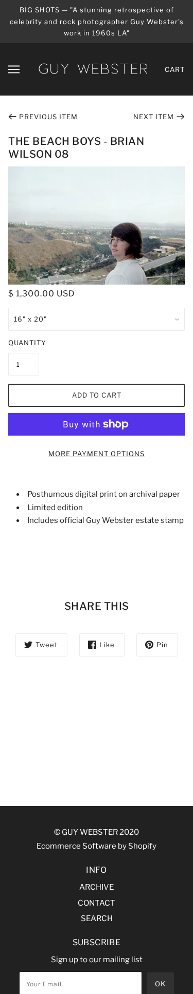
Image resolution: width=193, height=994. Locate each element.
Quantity (23, 343)
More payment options (96, 453)
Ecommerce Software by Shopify (96, 846)
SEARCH (97, 918)
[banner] (93, 68)
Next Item (153, 116)
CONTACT (96, 903)
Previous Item (48, 116)
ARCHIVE (96, 887)
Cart (175, 69)
